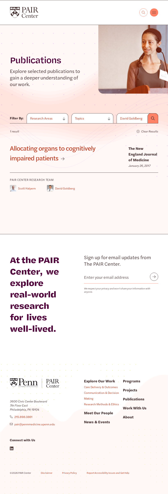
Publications (133, 398)
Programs (131, 380)
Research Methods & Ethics (101, 404)
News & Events (97, 421)
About (128, 416)
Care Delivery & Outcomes (101, 387)
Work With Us (134, 407)
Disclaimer (46, 473)
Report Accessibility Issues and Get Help (108, 473)
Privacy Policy (69, 473)
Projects (130, 389)
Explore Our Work (99, 380)
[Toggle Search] (143, 12)
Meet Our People (98, 412)
